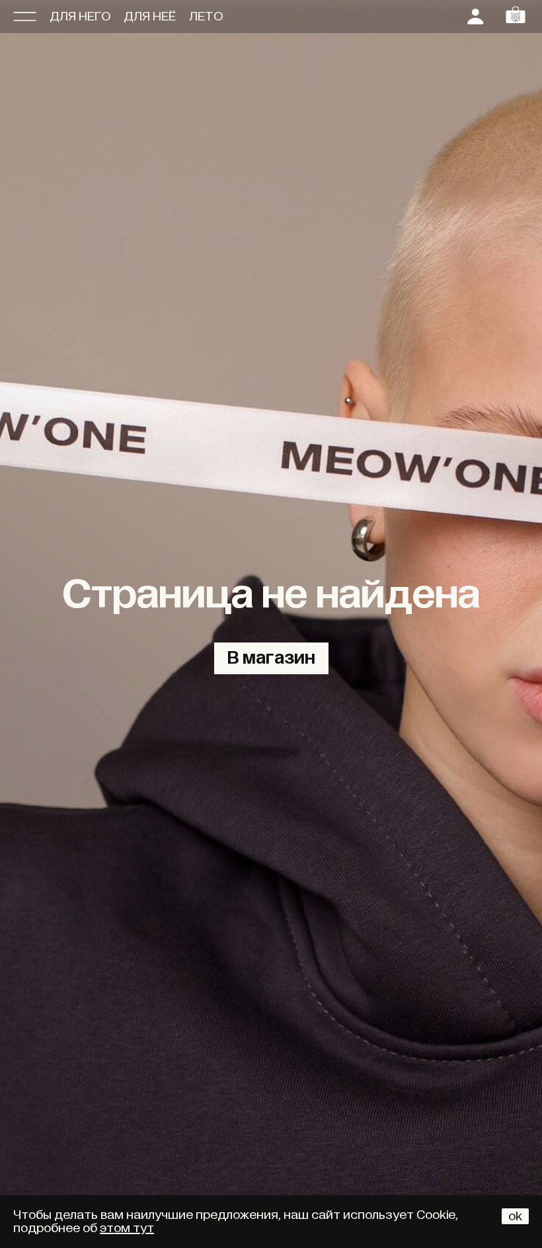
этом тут (127, 1228)
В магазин (271, 658)
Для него (80, 16)
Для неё (150, 16)
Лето (206, 16)
